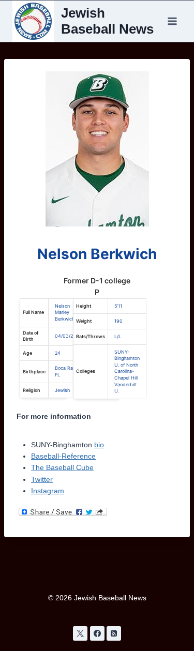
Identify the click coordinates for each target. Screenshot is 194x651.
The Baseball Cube (62, 467)
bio (99, 445)
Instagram (47, 491)
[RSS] (114, 633)
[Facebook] (97, 633)
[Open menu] (172, 21)
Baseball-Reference (63, 456)
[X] (80, 633)
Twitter (42, 479)
